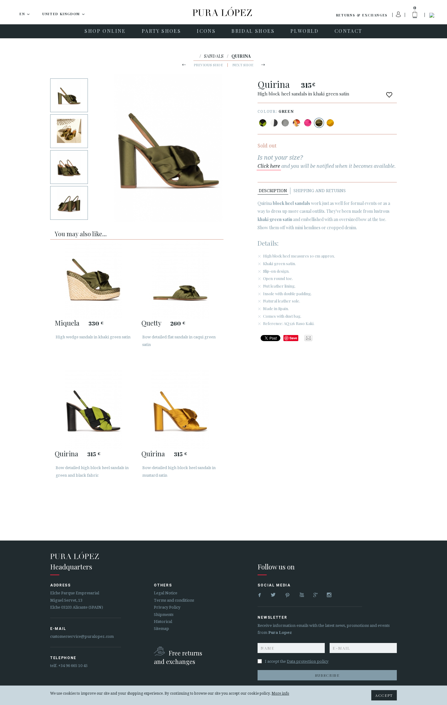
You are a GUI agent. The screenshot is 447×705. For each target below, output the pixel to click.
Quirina (66, 453)
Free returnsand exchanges (178, 657)
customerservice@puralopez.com (82, 636)
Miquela (67, 322)
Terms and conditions (174, 600)
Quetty (151, 322)
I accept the (296, 661)
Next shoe (242, 64)
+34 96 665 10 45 (73, 665)
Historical (163, 621)
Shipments (163, 614)
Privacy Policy (167, 607)
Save (293, 338)
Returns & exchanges (362, 15)
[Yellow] (330, 123)
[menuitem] (105, 31)
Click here (269, 166)
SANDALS (214, 56)
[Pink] (308, 123)
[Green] (319, 123)
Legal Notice (165, 593)
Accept (384, 695)
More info (280, 693)
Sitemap (161, 628)
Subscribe (327, 675)
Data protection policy (307, 661)
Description (273, 190)
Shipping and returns (319, 190)
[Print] (263, 123)
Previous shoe (208, 64)
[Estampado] (285, 123)
